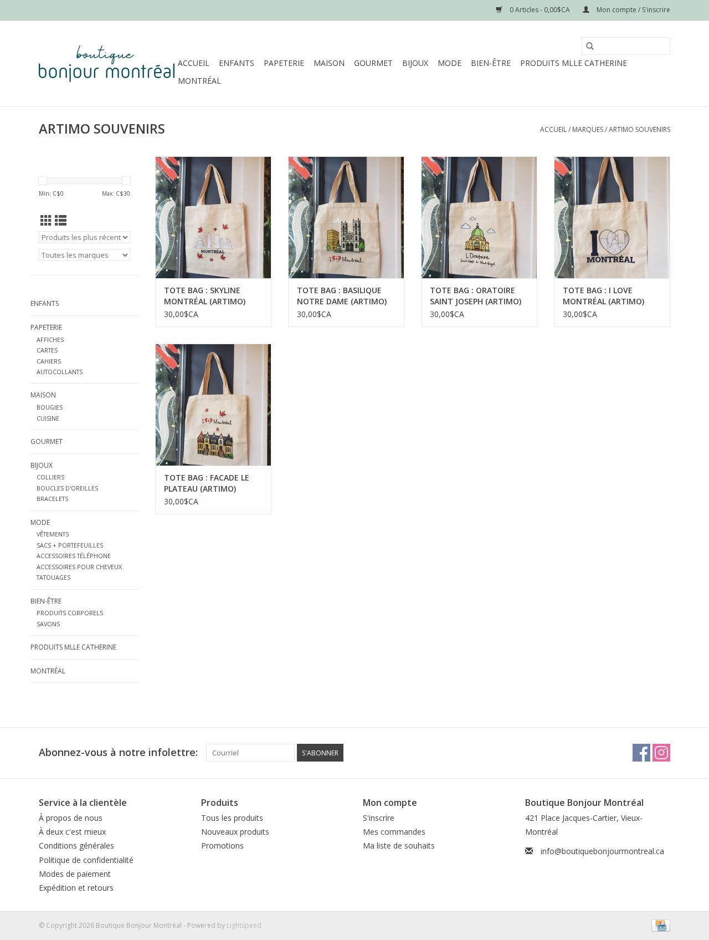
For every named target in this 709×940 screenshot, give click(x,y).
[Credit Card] (659, 924)
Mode (449, 63)
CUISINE (48, 418)
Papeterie (284, 63)
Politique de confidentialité (86, 860)
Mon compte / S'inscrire (632, 9)
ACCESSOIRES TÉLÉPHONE (74, 555)
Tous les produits (232, 818)
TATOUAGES (53, 577)
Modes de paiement (75, 874)
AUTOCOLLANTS (60, 371)
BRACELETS (52, 498)
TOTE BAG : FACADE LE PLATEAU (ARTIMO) (206, 483)
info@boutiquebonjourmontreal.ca (602, 851)
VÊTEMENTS (53, 534)
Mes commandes (394, 831)
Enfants (236, 63)
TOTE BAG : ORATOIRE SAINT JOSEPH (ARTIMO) (475, 295)
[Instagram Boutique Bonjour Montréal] (661, 753)
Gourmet (373, 63)
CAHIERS (49, 361)
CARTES (47, 350)
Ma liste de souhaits (399, 845)
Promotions (222, 845)
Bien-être (491, 63)
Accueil (193, 63)
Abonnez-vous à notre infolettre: (118, 752)
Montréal (199, 80)
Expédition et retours (76, 887)
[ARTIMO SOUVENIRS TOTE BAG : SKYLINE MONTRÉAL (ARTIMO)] (213, 217)
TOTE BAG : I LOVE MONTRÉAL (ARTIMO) (603, 295)
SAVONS (48, 624)
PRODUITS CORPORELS (70, 613)
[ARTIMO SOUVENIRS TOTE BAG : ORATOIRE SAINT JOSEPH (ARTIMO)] (479, 217)
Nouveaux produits (235, 831)
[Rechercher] (590, 46)
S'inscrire (378, 818)
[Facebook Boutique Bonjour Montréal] (641, 753)
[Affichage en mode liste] (60, 220)
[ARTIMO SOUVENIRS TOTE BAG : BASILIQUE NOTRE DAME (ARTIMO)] (346, 217)
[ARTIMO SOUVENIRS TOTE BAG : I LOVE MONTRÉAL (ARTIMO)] (612, 217)
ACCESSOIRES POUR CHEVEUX (79, 567)
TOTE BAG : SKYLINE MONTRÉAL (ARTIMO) (204, 295)
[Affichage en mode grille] (46, 220)
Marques (587, 129)
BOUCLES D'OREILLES (67, 488)
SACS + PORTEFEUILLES (70, 545)
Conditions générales (76, 845)
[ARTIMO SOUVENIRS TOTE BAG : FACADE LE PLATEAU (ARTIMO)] (213, 405)
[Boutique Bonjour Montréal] (106, 63)
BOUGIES (50, 407)
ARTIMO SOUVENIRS (639, 129)
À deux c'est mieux (72, 831)
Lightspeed (244, 925)
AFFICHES (50, 339)
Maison (329, 63)
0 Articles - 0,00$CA (540, 9)
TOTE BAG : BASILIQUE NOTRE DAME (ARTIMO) (342, 295)
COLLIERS (50, 477)
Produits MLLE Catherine (573, 63)
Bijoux (415, 63)
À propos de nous (70, 818)
